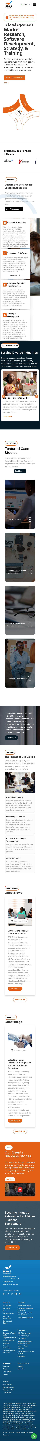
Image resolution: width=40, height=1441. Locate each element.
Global (24, 4)
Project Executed (8, 1313)
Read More (7, 417)
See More (9, 1179)
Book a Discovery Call (14, 78)
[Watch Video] (20, 1189)
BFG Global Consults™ (19, 1432)
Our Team (6, 1311)
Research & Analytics (24, 1305)
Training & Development (25, 1317)
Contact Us (12, 1247)
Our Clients (6, 1308)
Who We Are (7, 1305)
